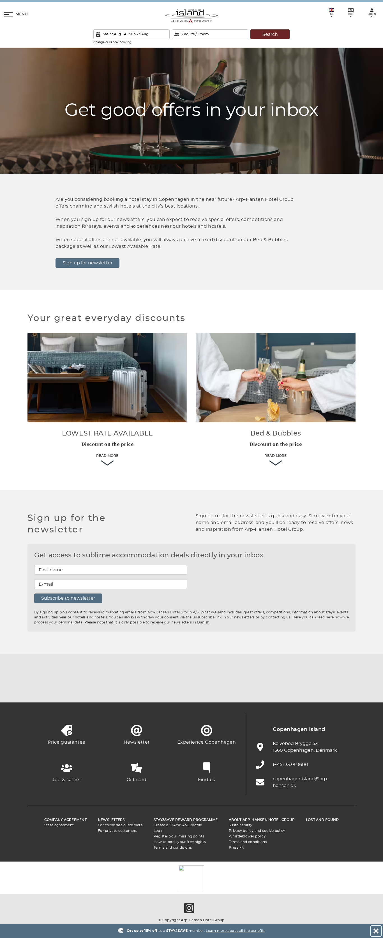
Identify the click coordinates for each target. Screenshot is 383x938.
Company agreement (65, 819)
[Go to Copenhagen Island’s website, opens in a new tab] (222, 688)
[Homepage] (191, 16)
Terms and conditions (173, 847)
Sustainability (240, 825)
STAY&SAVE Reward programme (186, 819)
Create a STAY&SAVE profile (178, 825)
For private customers (117, 830)
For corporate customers (120, 825)
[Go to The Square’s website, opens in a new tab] (160, 688)
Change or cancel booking (112, 42)
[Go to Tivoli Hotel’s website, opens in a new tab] (191, 688)
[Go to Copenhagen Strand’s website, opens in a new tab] (99, 688)
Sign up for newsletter (87, 263)
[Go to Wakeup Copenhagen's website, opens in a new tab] (284, 688)
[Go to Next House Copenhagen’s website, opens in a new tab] (346, 688)
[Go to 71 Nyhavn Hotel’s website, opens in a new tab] (68, 688)
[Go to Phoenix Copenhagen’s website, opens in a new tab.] (37, 688)
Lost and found (322, 819)
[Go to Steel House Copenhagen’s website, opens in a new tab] (315, 688)
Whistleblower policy (247, 836)
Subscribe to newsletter (68, 598)
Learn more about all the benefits (235, 930)
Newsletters (111, 819)
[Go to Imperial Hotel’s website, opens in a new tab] (130, 688)
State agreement (59, 825)
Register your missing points (179, 836)
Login (159, 830)
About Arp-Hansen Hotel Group (262, 819)
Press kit (236, 847)
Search (270, 34)
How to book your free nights (180, 842)
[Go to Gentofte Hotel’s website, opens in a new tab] (253, 688)
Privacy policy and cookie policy (257, 830)
